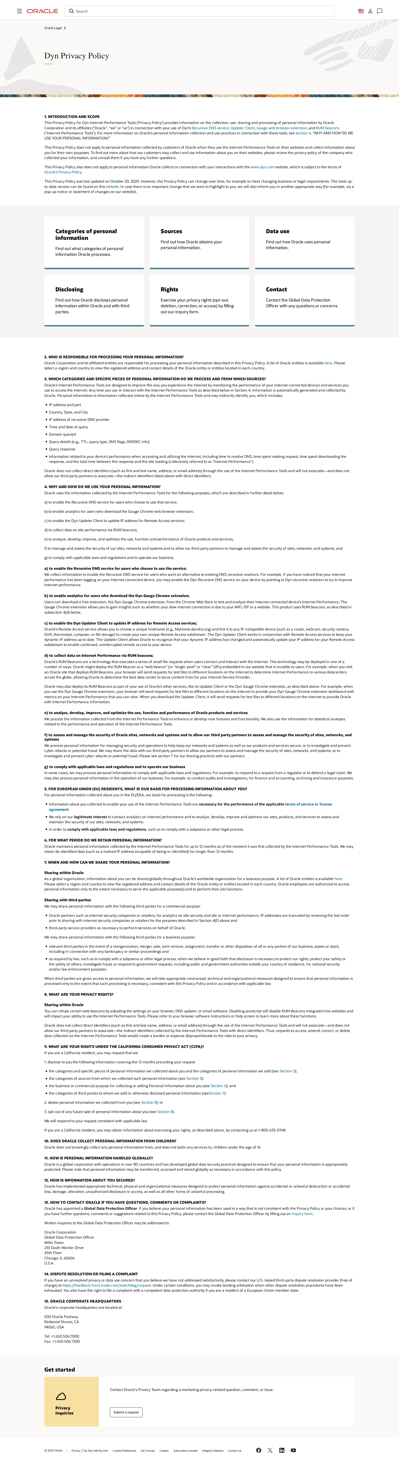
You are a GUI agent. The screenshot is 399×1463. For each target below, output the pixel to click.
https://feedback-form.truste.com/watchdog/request (106, 1285)
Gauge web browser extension (282, 127)
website (112, 186)
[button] (19, 11)
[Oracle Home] (42, 11)
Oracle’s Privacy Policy (62, 171)
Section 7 (216, 1093)
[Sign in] (370, 11)
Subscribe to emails (185, 1450)
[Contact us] (379, 11)
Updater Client (243, 127)
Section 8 (149, 1102)
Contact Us (235, 1450)
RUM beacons (327, 127)
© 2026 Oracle (53, 1450)
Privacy (76, 1450)
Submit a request (126, 1412)
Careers (164, 1450)
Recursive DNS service (210, 127)
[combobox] (199, 11)
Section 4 (218, 1085)
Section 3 (287, 1070)
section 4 (303, 132)
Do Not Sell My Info (96, 1450)
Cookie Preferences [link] (124, 1450)
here (328, 362)
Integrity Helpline (212, 1450)
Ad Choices (148, 1450)
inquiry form (302, 1213)
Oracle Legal (53, 28)
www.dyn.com (262, 166)
